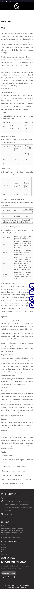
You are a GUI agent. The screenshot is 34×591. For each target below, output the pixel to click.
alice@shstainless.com (10, 498)
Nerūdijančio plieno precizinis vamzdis (11, 535)
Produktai (3, 547)
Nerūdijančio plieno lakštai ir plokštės (10, 537)
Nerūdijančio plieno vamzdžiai (9, 526)
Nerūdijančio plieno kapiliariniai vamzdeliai (12, 528)
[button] (16, 17)
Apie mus (3, 549)
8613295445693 (9, 514)
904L (9, 22)
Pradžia (3, 22)
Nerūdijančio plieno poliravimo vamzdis (11, 532)
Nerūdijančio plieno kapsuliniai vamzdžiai (12, 530)
